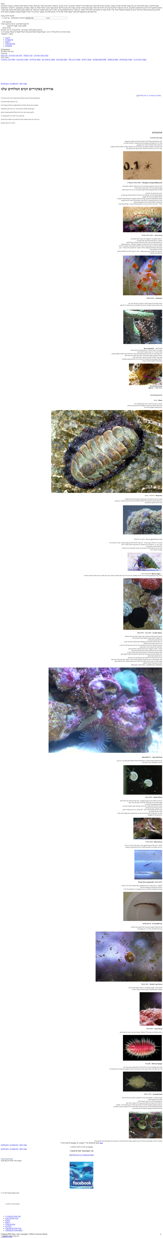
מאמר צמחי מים (61, 59)
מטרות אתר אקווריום (41, 55)
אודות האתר (6, 28)
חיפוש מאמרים (98, 59)
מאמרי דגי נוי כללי (74, 59)
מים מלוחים (5, 83)
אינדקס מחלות (10, 44)
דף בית (7, 38)
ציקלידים (8, 1226)
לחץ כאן (3, 26)
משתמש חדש (6, 22)
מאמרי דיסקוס (86, 59)
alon (101, 1143)
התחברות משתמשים (17, 18)
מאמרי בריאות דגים (48, 59)
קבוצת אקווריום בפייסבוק (13, 1230)
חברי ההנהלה (28, 55)
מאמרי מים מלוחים (126, 59)
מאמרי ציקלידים (35, 59)
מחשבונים (8, 46)
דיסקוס (7, 1220)
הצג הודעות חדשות (7, 1159)
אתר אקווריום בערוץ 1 (13, 1216)
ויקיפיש (7, 42)
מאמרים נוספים (113, 59)
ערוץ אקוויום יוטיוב (11, 1218)
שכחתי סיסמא (7, 1237)
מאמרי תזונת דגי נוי (140, 59)
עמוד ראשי (23, 83)
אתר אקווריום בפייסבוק (13, 1228)
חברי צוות (4, 55)
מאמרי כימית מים (22, 59)
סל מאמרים (9, 40)
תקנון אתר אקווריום (15, 55)
